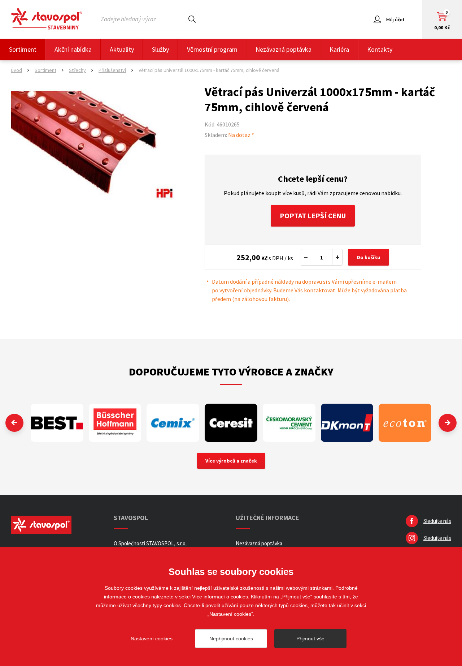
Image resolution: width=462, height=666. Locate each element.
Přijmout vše (310, 638)
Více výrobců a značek (231, 460)
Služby (160, 49)
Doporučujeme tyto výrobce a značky (231, 371)
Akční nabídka (73, 49)
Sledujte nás (437, 520)
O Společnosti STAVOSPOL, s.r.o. (150, 543)
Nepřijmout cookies (231, 638)
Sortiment (22, 49)
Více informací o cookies (220, 597)
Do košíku (368, 257)
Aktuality (122, 49)
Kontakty (379, 49)
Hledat (192, 19)
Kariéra (339, 49)
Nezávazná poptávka (283, 49)
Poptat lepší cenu (313, 215)
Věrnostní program (212, 49)
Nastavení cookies (152, 638)
